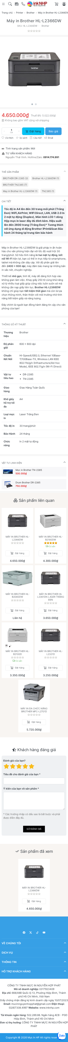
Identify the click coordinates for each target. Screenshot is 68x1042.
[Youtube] (44, 932)
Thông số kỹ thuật (14, 324)
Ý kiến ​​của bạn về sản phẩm (20, 788)
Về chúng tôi (11, 943)
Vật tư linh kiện (12, 462)
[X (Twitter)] (30, 932)
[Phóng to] (34, 69)
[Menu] (4, 4)
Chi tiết (6, 201)
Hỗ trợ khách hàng (16, 971)
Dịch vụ (7, 952)
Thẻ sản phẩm (10, 171)
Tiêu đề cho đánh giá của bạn (20, 774)
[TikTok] (37, 932)
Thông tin (9, 961)
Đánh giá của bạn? (14, 760)
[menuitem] (15, 178)
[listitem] (34, 69)
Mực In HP (34, 1037)
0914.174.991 (51, 157)
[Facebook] (24, 932)
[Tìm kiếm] (10, 4)
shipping (44, 120)
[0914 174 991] (23, 4)
